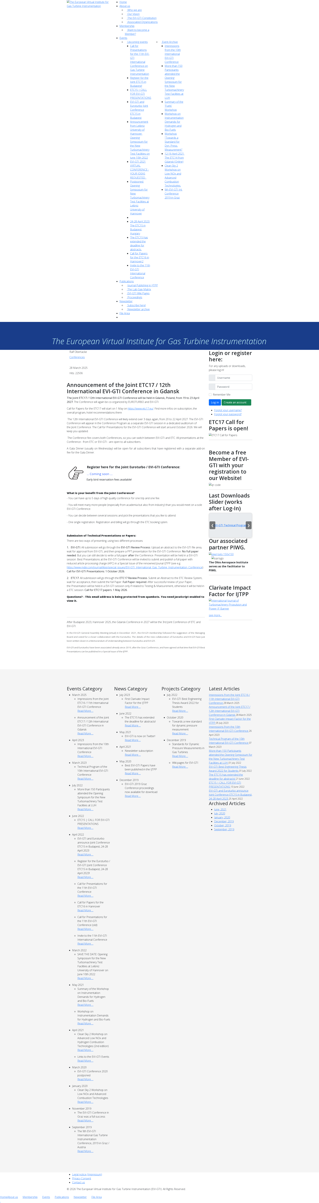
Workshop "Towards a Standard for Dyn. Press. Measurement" (173, 141)
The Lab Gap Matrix (139, 289)
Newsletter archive (138, 309)
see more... (215, 615)
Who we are (134, 10)
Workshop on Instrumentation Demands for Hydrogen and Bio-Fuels (174, 122)
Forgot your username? (228, 410)
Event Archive (169, 42)
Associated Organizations (142, 22)
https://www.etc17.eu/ (140, 408)
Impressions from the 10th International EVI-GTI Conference (173, 54)
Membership (126, 26)
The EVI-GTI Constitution (142, 18)
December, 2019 (224, 821)
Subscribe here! (136, 305)
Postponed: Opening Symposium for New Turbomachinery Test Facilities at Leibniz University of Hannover (139, 197)
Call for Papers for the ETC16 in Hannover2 (139, 257)
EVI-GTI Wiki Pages (138, 293)
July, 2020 (219, 813)
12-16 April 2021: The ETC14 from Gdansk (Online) (174, 157)
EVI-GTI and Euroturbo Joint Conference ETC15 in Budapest (139, 110)
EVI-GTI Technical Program (230, 525)
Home (123, 2)
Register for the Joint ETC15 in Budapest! (139, 82)
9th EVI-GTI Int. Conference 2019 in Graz (173, 193)
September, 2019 (224, 829)
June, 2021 (220, 809)
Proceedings (134, 297)
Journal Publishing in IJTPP (142, 285)
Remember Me (221, 394)
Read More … (85, 711)
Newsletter (126, 301)
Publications (126, 281)
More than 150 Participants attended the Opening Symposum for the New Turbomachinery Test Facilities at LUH (174, 82)
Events (123, 38)
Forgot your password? (228, 414)
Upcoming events (137, 42)
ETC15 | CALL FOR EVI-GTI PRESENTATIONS (140, 94)
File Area (124, 313)
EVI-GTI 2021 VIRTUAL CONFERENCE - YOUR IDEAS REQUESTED (139, 169)
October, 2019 (222, 825)
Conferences (77, 357)
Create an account (235, 402)
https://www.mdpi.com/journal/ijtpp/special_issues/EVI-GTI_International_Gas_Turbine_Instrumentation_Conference (134, 567)
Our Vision (133, 14)
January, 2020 (222, 817)
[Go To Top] (0, 1201)
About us (124, 6)
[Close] (1, 1193)
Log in (215, 402)
